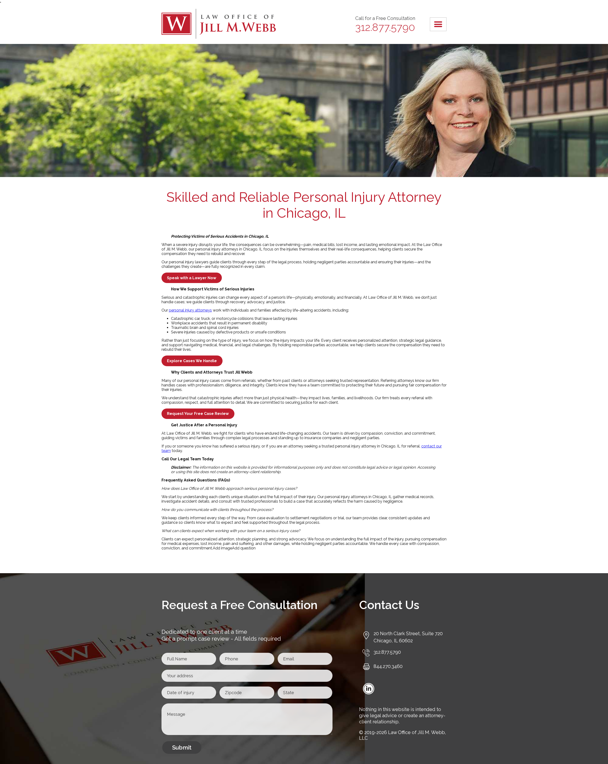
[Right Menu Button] (438, 24)
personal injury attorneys (190, 310)
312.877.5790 (385, 27)
